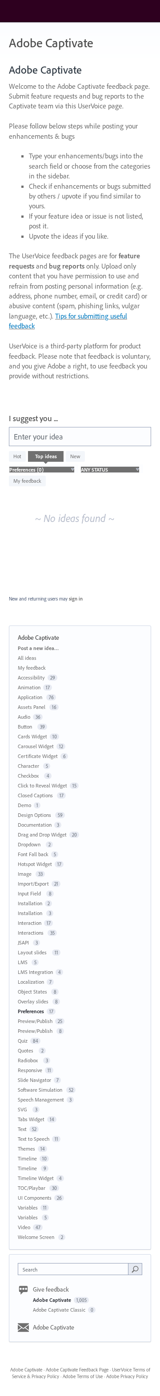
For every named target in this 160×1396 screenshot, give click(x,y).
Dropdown (30, 844)
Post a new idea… (38, 648)
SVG (24, 1109)
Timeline (27, 1158)
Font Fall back (33, 854)
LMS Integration (35, 972)
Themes (26, 1148)
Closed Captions (36, 795)
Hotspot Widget (35, 864)
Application (31, 697)
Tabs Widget (31, 1119)
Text (22, 1129)
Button (26, 726)
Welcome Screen (37, 1237)
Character (29, 765)
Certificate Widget (38, 756)
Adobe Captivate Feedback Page (77, 1370)
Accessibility (31, 677)
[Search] (135, 1269)
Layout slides (33, 952)
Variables (28, 1207)
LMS (23, 962)
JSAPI (24, 942)
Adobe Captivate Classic (60, 1309)
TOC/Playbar (32, 1188)
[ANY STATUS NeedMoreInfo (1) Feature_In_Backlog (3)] (109, 469)
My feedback (27, 480)
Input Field (31, 893)
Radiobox (29, 1060)
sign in (76, 599)
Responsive (30, 1070)
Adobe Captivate (52, 1300)
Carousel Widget (36, 746)
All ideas (27, 658)
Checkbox (29, 775)
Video (24, 1227)
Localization (31, 981)
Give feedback (51, 1289)
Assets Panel (32, 707)
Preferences (31, 1011)
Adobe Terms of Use (83, 1376)
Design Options (35, 815)
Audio (24, 716)
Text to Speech (33, 1138)
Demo (24, 805)
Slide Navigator (34, 1080)
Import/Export (33, 883)
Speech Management (41, 1099)
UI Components (35, 1197)
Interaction (29, 923)
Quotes (27, 1050)
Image (25, 873)
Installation (30, 903)
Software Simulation (41, 1089)
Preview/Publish (35, 1021)
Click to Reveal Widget (42, 785)
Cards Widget (32, 736)
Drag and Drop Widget (42, 834)
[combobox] (75, 1269)
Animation (29, 687)
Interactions (31, 932)
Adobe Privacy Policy (127, 1376)
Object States (33, 991)
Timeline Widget (36, 1178)
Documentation (35, 824)
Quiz (23, 1040)
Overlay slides (34, 1001)
